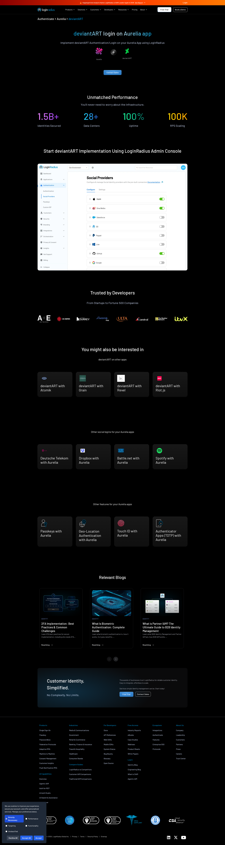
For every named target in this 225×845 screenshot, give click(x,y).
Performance (33, 819)
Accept (39, 838)
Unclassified (13, 831)
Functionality (33, 826)
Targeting (12, 826)
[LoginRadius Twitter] (176, 837)
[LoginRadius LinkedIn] (169, 837)
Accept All (26, 838)
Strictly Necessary (12, 818)
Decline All (13, 838)
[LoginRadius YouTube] (183, 837)
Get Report (139, 3)
